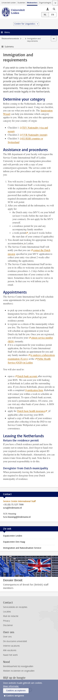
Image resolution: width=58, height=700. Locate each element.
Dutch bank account (27, 376)
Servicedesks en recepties (15, 607)
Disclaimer (8, 625)
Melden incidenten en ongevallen (18, 670)
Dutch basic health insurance (31, 411)
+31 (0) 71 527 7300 (13, 504)
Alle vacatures (9, 650)
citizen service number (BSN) (30, 339)
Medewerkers (32, 3)
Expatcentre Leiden (12, 535)
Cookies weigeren (15, 695)
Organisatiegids (45, 3)
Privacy (6, 620)
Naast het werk (10, 655)
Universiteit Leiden (9, 3)
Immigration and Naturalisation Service (22, 547)
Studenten (21, 3)
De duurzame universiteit (15, 641)
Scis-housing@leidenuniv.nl (17, 517)
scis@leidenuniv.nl (12, 508)
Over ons (7, 636)
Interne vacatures (11, 645)
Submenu (9, 46)
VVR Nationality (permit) (34, 134)
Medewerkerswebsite (10, 38)
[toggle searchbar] (54, 8)
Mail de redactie (10, 616)
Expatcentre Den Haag (14, 541)
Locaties (7, 611)
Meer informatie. (11, 686)
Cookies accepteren (16, 690)
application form (35, 390)
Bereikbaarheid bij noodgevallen (18, 666)
